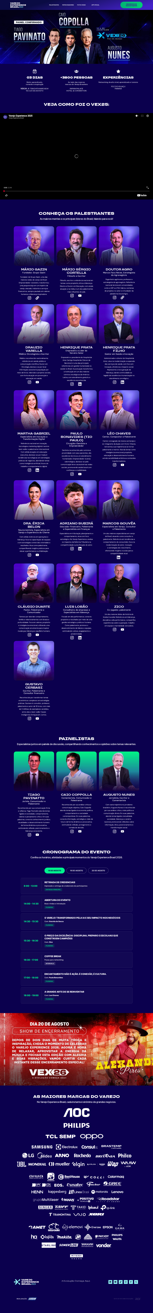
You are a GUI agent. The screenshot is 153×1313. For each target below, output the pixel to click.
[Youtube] (115, 1282)
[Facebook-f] (131, 1282)
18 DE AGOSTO (54, 870)
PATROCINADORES (68, 5)
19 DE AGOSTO (76, 870)
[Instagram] (126, 1282)
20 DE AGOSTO (98, 870)
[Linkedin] (110, 1282)
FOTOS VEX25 (81, 5)
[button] (131, 5)
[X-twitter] (136, 1282)
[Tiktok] (121, 1282)
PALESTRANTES (54, 5)
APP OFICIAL (95, 5)
